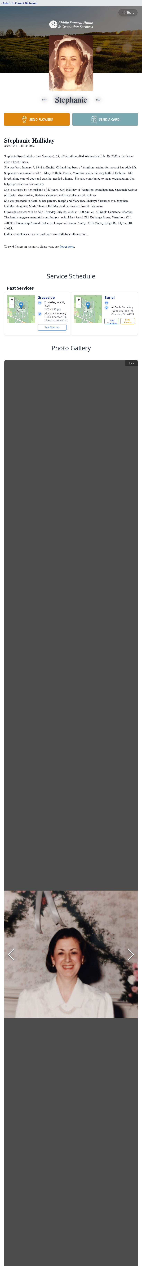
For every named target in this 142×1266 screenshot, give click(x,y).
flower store (67, 246)
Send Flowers (127, 321)
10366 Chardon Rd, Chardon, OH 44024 (56, 318)
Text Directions (52, 327)
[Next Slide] (131, 954)
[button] (21, 305)
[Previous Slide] (11, 954)
